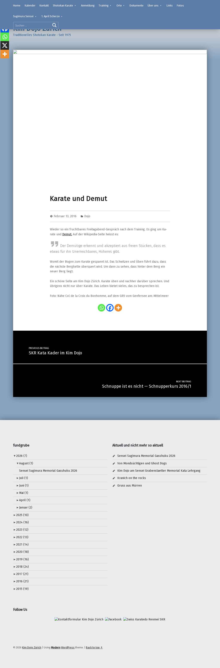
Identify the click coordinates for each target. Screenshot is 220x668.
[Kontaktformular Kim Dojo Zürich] (79, 619)
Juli (23, 478)
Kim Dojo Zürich (31, 647)
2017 (22, 574)
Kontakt (44, 5)
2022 (22, 537)
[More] (118, 308)
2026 (21, 456)
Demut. (67, 234)
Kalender (30, 5)
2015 (22, 589)
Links (170, 5)
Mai (23, 493)
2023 (22, 530)
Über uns (153, 5)
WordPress (68, 647)
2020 (22, 552)
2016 (22, 581)
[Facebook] (110, 308)
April (24, 500)
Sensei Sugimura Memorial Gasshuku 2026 (48, 471)
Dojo (87, 216)
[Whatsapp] (101, 308)
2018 (22, 567)
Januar (25, 507)
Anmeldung (88, 5)
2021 (22, 544)
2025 (22, 515)
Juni (24, 485)
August (26, 463)
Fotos (180, 5)
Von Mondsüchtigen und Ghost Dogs (142, 463)
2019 (22, 559)
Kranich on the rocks (131, 478)
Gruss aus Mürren (129, 485)
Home (16, 5)
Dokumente (137, 5)
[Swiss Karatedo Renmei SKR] (144, 619)
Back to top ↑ (94, 647)
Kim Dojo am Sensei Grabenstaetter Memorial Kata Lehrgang (158, 471)
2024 (22, 522)
